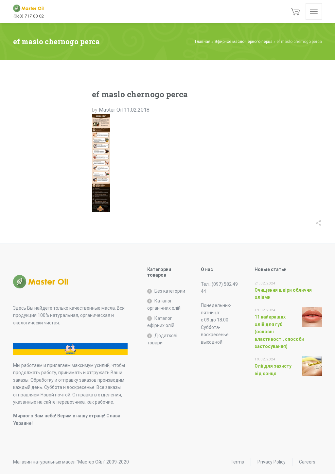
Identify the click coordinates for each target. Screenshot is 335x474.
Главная (202, 41)
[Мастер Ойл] (31, 11)
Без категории (169, 291)
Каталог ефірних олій (160, 322)
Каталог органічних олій (164, 304)
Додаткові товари (162, 339)
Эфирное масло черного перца (243, 41)
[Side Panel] (314, 11)
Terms (237, 462)
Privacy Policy (271, 462)
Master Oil (111, 110)
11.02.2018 (137, 110)
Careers (307, 462)
